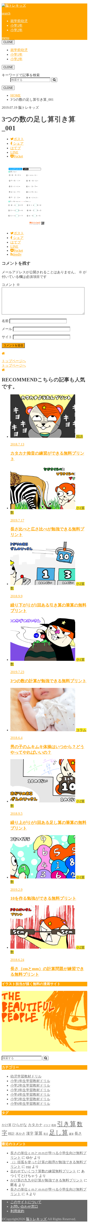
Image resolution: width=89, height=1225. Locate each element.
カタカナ (35, 1125)
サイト (7, 337)
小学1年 (16, 25)
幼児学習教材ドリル (25, 1076)
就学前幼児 (19, 21)
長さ (78, 1133)
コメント (11, 285)
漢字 (29, 1133)
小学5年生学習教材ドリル (30, 1099)
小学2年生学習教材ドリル (30, 1085)
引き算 (66, 1123)
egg (28, 1166)
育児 (45, 1134)
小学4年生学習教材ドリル (30, 1094)
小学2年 (16, 30)
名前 (5, 321)
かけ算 (6, 1125)
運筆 (71, 1134)
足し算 (58, 1132)
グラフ (47, 1125)
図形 (53, 1125)
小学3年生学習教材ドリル (30, 1090)
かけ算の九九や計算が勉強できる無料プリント (46, 1180)
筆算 (38, 1133)
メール (7, 329)
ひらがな (19, 1125)
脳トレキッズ (36, 1219)
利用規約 (17, 1211)
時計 (11, 1133)
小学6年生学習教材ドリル (30, 1103)
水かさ (20, 1133)
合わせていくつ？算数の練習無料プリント (43, 1171)
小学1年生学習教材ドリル (30, 1081)
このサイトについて (25, 1202)
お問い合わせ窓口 (24, 1206)
